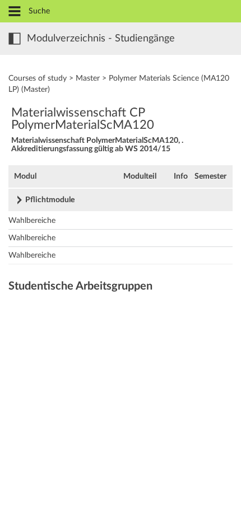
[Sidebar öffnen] (14, 38)
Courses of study (37, 78)
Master (88, 78)
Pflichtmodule (50, 200)
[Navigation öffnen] (14, 12)
